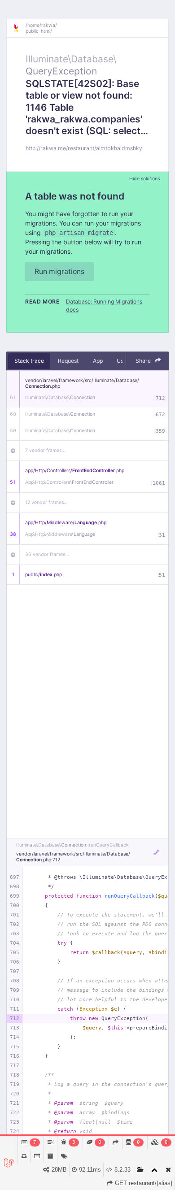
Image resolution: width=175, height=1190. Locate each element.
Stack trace (29, 360)
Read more (42, 301)
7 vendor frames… (45, 450)
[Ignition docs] (19, 28)
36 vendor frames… (47, 554)
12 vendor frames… (46, 502)
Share (144, 360)
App (98, 360)
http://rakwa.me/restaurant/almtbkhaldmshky (84, 148)
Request (68, 360)
